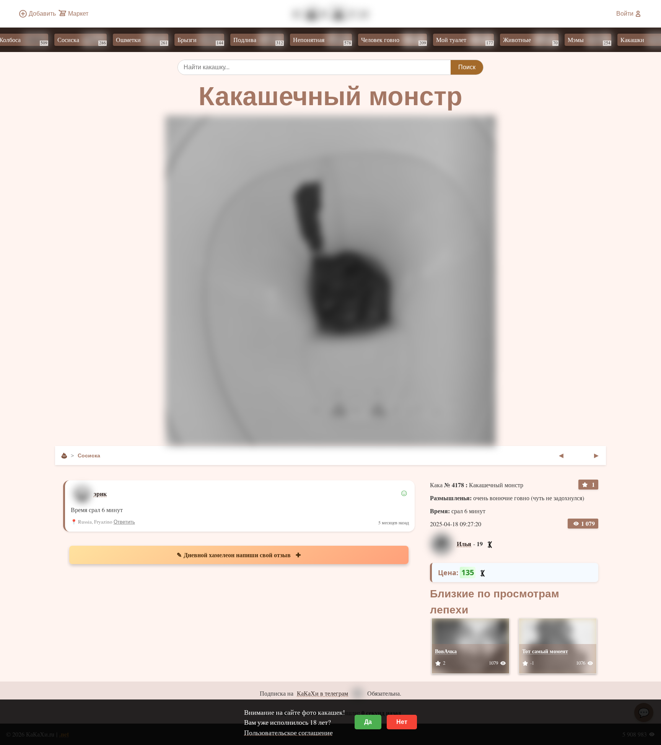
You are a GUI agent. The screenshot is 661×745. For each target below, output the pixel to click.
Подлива (248, 41)
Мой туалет (454, 41)
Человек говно (383, 41)
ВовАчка (446, 651)
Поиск (466, 67)
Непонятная (312, 41)
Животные (520, 41)
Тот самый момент (545, 651)
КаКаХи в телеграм (322, 693)
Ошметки (132, 41)
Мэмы (579, 41)
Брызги (190, 41)
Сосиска (71, 41)
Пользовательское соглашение (288, 732)
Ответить (124, 522)
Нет (401, 722)
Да (368, 722)
